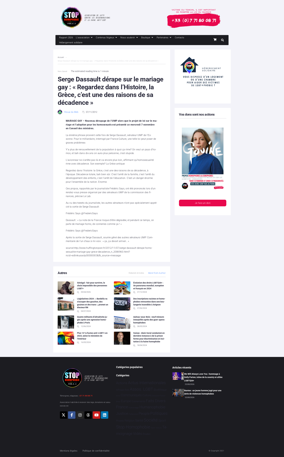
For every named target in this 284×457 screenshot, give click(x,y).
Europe (126, 401)
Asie (127, 389)
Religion (129, 420)
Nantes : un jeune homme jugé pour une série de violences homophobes (202, 392)
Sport (162, 420)
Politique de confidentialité (96, 450)
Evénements (138, 401)
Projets (120, 420)
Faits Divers (156, 401)
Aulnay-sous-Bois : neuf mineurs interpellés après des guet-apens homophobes (148, 320)
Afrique (120, 389)
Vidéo (137, 433)
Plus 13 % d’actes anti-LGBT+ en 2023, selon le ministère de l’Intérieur (92, 336)
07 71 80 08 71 (86, 396)
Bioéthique (160, 389)
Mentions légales (68, 450)
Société (151, 420)
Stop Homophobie (133, 427)
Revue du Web (71, 112)
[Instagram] (80, 415)
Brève (118, 396)
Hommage (134, 407)
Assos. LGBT (141, 389)
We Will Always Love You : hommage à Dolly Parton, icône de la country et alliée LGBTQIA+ (203, 377)
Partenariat (133, 414)
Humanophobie (152, 407)
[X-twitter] (63, 415)
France (122, 407)
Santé (139, 420)
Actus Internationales (147, 382)
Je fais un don (202, 203)
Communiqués (131, 395)
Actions (121, 383)
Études (146, 433)
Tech (153, 428)
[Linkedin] (104, 415)
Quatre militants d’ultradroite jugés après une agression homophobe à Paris (92, 320)
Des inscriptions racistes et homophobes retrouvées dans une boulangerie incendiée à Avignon (149, 302)
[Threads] (88, 415)
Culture (146, 395)
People (144, 413)
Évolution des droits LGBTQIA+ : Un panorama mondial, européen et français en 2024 (148, 286)
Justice (122, 413)
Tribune (159, 428)
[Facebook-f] (71, 415)
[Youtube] (96, 415)
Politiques (159, 413)
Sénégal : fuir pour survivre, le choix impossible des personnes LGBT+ (92, 286)
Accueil (61, 57)
